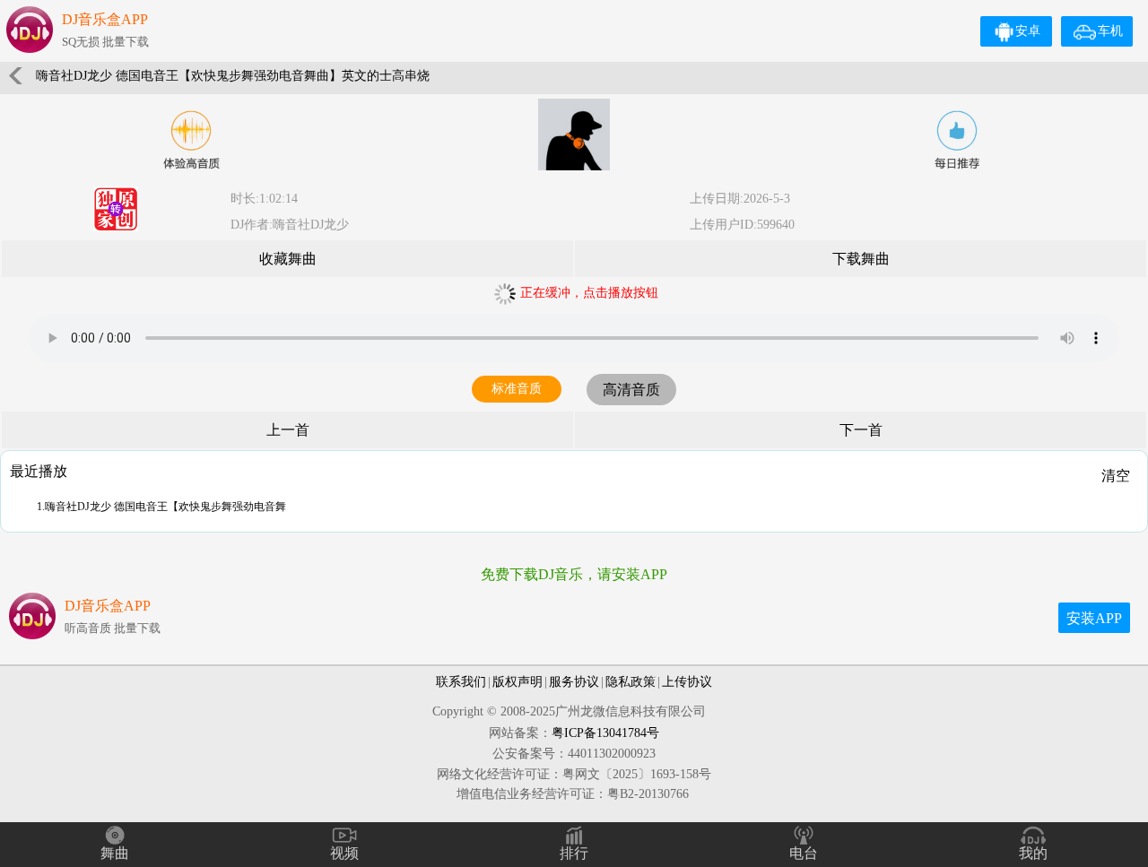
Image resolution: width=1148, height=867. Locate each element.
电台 (803, 853)
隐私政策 (630, 682)
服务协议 (574, 682)
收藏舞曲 (288, 258)
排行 (574, 853)
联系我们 (461, 682)
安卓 (1027, 31)
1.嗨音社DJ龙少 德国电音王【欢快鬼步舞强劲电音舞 (161, 506)
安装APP (1094, 618)
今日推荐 (957, 139)
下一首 (861, 430)
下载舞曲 (861, 258)
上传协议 (687, 682)
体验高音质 (191, 139)
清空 (1115, 475)
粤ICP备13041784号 (605, 733)
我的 (1033, 853)
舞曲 (114, 853)
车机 (1110, 31)
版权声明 (517, 682)
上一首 (287, 430)
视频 (344, 853)
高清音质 (631, 389)
